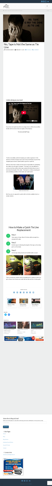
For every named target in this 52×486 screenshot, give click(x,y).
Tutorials (28, 49)
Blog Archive (5, 439)
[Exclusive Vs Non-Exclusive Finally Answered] (10, 325)
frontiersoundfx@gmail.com (9, 454)
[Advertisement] (24, 61)
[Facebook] (42, 1)
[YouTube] (45, 1)
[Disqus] (23, 359)
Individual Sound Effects (8, 442)
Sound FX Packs (6, 445)
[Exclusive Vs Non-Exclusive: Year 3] (37, 325)
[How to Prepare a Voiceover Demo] (23, 325)
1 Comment (36, 49)
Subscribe (6, 426)
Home (4, 433)
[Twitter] (43, 1)
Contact (4, 448)
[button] (47, 6)
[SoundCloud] (48, 1)
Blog (4, 436)
